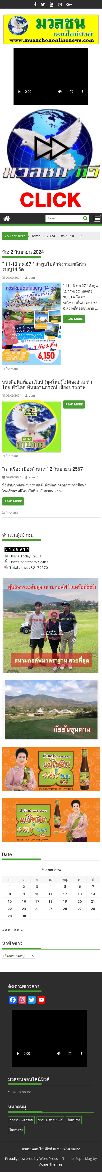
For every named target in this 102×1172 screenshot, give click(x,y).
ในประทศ (12, 369)
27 (80, 908)
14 (93, 893)
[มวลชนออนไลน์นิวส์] (6, 218)
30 (24, 916)
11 (50, 893)
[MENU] (97, 218)
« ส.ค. (6, 929)
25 (50, 908)
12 (65, 893)
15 (10, 901)
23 (24, 908)
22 (10, 908)
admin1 (34, 278)
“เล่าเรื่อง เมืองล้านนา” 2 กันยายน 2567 (42, 469)
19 (65, 901)
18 (50, 901)
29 (10, 916)
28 (93, 908)
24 (37, 908)
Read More (74, 319)
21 (93, 901)
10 (37, 893)
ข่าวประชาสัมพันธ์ (50, 1120)
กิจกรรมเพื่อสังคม (21, 1120)
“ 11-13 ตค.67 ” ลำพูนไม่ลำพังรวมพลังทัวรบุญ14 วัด (44, 266)
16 (24, 901)
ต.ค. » (18, 929)
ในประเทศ (16, 1130)
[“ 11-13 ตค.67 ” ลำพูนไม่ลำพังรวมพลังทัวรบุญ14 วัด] (31, 285)
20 (80, 901)
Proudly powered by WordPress (31, 1158)
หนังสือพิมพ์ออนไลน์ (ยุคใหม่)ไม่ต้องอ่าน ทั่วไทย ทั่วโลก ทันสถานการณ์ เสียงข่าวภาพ (47, 384)
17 (37, 901)
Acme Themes (51, 1164)
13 (80, 893)
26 (65, 908)
